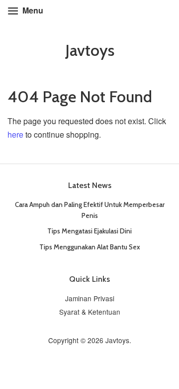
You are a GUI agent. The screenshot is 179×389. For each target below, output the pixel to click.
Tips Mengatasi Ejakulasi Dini (89, 231)
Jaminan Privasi (89, 298)
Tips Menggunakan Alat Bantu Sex (89, 247)
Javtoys (89, 50)
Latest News (89, 185)
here (15, 134)
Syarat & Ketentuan (89, 312)
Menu (31, 10)
